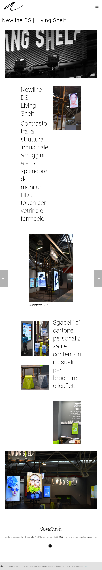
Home (61, 27)
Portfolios (70, 27)
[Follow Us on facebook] (50, 546)
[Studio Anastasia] (2, 566)
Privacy (86, 566)
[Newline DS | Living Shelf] (51, 54)
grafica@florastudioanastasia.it (84, 537)
